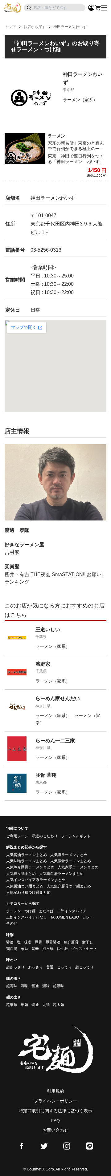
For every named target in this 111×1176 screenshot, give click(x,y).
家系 (24, 949)
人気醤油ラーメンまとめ (26, 855)
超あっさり (15, 967)
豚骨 (38, 942)
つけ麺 (29, 911)
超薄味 (11, 986)
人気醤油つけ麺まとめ (24, 886)
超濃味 (58, 986)
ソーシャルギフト (76, 836)
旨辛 (35, 949)
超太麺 (58, 1005)
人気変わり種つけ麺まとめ (28, 892)
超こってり (84, 967)
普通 (50, 967)
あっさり (35, 967)
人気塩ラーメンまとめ (68, 855)
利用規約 (55, 1091)
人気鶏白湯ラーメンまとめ (61, 873)
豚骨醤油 (53, 942)
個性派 (62, 949)
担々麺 (47, 949)
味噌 (27, 942)
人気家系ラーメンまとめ (78, 867)
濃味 (46, 986)
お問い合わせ (55, 1130)
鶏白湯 (11, 949)
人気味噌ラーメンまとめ (26, 861)
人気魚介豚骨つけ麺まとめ (69, 886)
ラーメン (13, 911)
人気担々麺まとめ (21, 873)
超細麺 (11, 1005)
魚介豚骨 (71, 942)
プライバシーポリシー (55, 1100)
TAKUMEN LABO (64, 917)
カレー (87, 917)
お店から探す (34, 27)
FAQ (55, 1120)
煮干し (87, 942)
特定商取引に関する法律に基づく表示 (55, 1110)
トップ (10, 27)
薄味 (24, 986)
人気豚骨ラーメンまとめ (70, 861)
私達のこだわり (45, 836)
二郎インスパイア (72, 911)
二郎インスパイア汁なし (26, 917)
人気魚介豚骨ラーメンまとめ (30, 867)
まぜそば (46, 911)
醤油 (10, 942)
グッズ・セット (84, 949)
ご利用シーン (17, 836)
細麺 (24, 1005)
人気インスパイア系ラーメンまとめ (35, 880)
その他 (11, 923)
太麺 (46, 1005)
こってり (64, 967)
